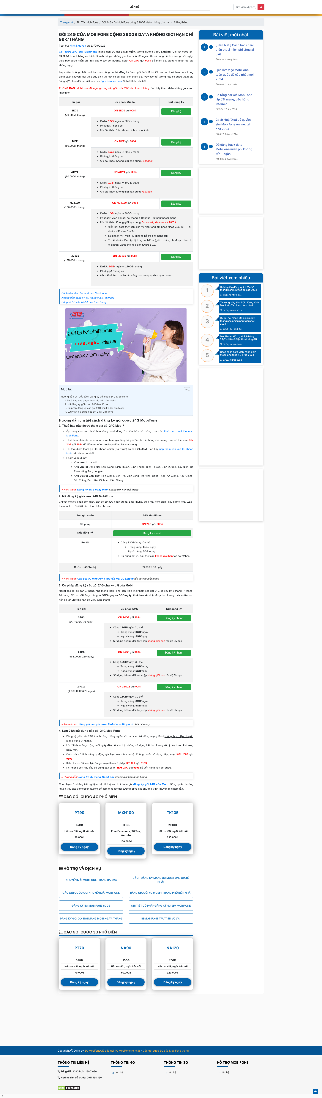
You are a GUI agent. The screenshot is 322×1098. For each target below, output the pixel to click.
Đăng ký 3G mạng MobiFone (96, 776)
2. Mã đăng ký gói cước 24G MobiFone (86, 404)
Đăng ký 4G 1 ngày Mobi (92, 489)
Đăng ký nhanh (152, 533)
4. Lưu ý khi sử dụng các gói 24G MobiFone (89, 411)
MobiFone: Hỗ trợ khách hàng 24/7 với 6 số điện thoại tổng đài (238, 338)
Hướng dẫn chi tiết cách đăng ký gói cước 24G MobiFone (94, 396)
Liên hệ (135, 6)
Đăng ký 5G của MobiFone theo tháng (84, 302)
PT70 (79, 948)
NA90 (126, 948)
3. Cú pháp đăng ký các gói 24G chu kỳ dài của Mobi (94, 408)
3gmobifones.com (111, 81)
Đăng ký (176, 111)
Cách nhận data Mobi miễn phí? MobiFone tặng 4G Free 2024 (238, 353)
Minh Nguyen (78, 45)
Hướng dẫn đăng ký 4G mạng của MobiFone (87, 297)
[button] (185, 391)
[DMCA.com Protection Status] (71, 1087)
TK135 (173, 812)
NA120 (173, 948)
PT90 (79, 812)
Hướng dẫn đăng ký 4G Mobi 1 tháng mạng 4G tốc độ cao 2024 (238, 288)
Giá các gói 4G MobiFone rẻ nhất (120, 1050)
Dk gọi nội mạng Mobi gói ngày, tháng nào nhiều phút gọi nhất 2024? (237, 320)
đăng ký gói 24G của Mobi (150, 784)
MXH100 (126, 812)
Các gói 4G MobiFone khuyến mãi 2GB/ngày (105, 578)
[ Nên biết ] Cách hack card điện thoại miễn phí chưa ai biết (235, 49)
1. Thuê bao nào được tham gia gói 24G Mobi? (90, 400)
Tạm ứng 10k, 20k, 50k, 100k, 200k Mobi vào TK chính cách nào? (239, 304)
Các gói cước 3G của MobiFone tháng (166, 1050)
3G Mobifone (92, 1050)
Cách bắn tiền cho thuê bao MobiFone (84, 293)
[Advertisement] (231, 243)
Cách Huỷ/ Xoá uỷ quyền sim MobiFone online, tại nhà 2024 (233, 124)
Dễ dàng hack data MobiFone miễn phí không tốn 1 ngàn (234, 149)
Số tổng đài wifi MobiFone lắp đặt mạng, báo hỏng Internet (234, 99)
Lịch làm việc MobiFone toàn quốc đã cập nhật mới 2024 (235, 74)
